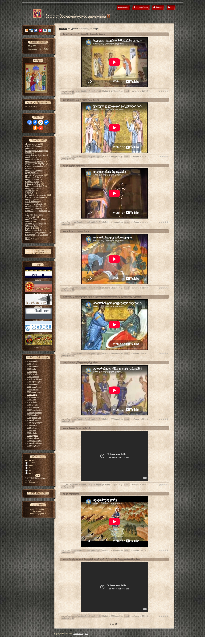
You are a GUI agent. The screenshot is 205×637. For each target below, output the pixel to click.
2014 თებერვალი (34, 423)
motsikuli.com (38, 320)
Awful (31, 473)
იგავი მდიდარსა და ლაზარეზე (77, 428)
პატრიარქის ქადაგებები (35, 195)
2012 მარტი (32, 364)
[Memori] (40, 30)
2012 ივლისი (32, 374)
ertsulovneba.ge (38, 293)
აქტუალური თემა (32, 144)
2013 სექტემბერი (34, 410)
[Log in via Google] (40, 122)
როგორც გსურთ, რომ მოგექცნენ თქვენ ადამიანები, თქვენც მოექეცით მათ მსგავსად (101, 559)
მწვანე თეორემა (32, 177)
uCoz (86, 634)
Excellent (32, 463)
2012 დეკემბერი (34, 387)
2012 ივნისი (32, 372)
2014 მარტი (32, 425)
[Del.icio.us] (31, 30)
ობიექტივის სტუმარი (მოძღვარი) (34, 189)
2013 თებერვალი (34, 392)
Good (31, 465)
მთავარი (63, 29)
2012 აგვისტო (33, 377)
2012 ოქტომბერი (34, 382)
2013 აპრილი (33, 397)
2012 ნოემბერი (33, 384)
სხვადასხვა (30, 199)
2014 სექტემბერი (34, 441)
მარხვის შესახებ (32, 182)
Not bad (31, 468)
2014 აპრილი (33, 428)
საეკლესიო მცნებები (34, 204)
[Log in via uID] (29, 122)
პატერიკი (29, 193)
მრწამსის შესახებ (32, 184)
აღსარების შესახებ (33, 146)
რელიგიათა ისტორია (34, 197)
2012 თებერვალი (34, 361)
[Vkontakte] (45, 30)
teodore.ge (38, 307)
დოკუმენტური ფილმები (35, 164)
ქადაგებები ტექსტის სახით (36, 235)
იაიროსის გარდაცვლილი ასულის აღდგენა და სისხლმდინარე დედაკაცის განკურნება (102, 297)
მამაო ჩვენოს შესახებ (34, 186)
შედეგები (29, 478)
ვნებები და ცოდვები (34, 170)
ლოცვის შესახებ (32, 179)
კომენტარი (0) (67, 93)
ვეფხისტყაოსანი (32, 173)
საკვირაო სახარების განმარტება (34, 216)
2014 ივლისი (32, 436)
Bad (30, 470)
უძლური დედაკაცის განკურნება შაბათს (81, 100)
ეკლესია (29, 168)
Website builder (78, 634)
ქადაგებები (30, 228)
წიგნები (28, 237)
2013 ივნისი (32, 402)
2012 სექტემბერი (34, 379)
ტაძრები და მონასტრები (35, 223)
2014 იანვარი (33, 420)
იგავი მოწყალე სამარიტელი (76, 231)
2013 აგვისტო (33, 407)
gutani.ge (37, 347)
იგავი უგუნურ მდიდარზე (74, 165)
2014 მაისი (31, 430)
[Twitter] (49, 30)
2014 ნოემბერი (33, 446)
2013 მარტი (32, 395)
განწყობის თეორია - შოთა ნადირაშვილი (36, 156)
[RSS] (26, 30)
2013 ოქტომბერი (34, 413)
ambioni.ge (38, 333)
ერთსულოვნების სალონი (36, 166)
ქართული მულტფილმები (36, 232)
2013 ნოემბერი (33, 415)
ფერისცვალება (31, 226)
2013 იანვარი (33, 389)
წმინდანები (30, 239)
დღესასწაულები (32, 159)
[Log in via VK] (46, 122)
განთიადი (29, 148)
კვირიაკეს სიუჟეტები (34, 175)
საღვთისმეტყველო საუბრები (37, 211)
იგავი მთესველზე (71, 494)
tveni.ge (38, 280)
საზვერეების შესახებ (34, 208)
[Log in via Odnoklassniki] (35, 128)
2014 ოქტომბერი (34, 443)
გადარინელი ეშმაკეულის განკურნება (80, 362)
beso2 (126, 91)
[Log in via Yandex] (40, 128)
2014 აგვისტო (33, 438)
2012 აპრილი (33, 366)
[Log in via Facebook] (35, 122)
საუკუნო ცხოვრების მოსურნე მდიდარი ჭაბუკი (84, 34)
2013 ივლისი (32, 405)
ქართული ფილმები (33, 230)
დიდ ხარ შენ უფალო (34, 161)
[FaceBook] (35, 30)
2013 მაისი (31, 400)
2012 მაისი (31, 369)
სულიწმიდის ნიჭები (33, 206)
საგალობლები (31, 202)
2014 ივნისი (32, 433)
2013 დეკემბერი (34, 418)
